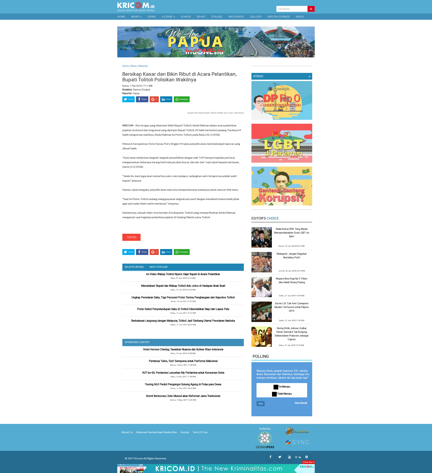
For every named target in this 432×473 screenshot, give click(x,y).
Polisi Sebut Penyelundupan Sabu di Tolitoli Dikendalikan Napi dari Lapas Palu (183, 309)
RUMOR (186, 16)
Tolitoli (131, 237)
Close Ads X (308, 462)
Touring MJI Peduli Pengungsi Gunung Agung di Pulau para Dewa (183, 384)
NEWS (135, 16)
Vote (260, 403)
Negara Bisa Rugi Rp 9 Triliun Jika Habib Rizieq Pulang (291, 280)
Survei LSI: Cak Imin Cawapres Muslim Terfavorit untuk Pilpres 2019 (292, 307)
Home (125, 66)
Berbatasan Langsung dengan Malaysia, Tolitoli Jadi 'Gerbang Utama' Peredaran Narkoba (183, 320)
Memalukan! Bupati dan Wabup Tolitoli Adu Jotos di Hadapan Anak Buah (183, 285)
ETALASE (216, 16)
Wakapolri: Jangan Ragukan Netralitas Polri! (292, 255)
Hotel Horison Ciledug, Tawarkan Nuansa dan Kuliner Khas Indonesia (183, 349)
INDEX (300, 16)
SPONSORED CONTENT (137, 342)
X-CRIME (167, 16)
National (143, 66)
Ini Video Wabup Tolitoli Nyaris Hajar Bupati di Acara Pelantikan (183, 274)
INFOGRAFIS (236, 16)
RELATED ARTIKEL (134, 267)
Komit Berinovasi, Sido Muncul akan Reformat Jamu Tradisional (183, 396)
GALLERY (256, 16)
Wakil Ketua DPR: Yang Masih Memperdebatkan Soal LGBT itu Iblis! (291, 232)
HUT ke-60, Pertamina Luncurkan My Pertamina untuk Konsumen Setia (183, 372)
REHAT (201, 16)
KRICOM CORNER (278, 16)
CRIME (151, 16)
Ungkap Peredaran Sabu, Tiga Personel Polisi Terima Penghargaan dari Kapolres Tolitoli (183, 297)
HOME (121, 16)
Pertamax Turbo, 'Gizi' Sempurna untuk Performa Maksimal (183, 361)
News (134, 66)
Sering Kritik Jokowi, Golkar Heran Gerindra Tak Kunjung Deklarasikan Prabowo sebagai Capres (291, 334)
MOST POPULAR (159, 267)
